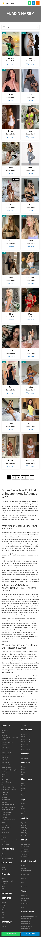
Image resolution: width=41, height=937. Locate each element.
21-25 (23, 806)
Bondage (4, 735)
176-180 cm (25, 857)
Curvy (3, 907)
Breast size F (25, 747)
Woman (3, 856)
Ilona (30, 168)
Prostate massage (7, 809)
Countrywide (25, 898)
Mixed (3, 888)
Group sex (4, 792)
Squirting (4, 825)
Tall (2, 915)
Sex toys (4, 822)
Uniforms (4, 837)
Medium (23, 788)
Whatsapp (12, 934)
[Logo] (13, 3)
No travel (24, 895)
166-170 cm (25, 852)
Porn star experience (8, 807)
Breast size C (25, 739)
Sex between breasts (8, 820)
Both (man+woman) (7, 858)
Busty (3, 905)
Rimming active (6, 812)
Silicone (23, 725)
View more (11, 64)
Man (2, 853)
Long (22, 791)
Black (23, 772)
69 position (4, 730)
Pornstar (24, 887)
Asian (3, 878)
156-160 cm (25, 847)
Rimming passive (6, 814)
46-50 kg (24, 825)
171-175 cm (25, 854)
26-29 (23, 809)
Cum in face (5, 747)
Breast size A (25, 734)
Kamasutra (4, 797)
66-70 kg (24, 835)
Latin (3, 886)
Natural (3, 926)
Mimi (30, 314)
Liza (30, 58)
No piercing (24, 758)
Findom (3, 774)
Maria (30, 424)
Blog (22, 907)
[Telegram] (33, 3)
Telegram (31, 934)
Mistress (4, 802)
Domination (5, 762)
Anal (2, 732)
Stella (30, 204)
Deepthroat (5, 757)
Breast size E (25, 744)
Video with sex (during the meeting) (9, 841)
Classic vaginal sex (7, 742)
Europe (23, 900)
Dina (11, 424)
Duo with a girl (5, 765)
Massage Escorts (26, 926)
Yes (22, 795)
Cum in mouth (5, 750)
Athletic (3, 902)
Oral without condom (8, 804)
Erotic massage (6, 767)
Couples (4, 745)
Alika (11, 351)
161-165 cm (25, 849)
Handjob (4, 794)
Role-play (4, 817)
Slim (2, 912)
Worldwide (24, 903)
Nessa (10, 460)
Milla (11, 95)
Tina (10, 241)
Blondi (30, 241)
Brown (23, 769)
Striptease (4, 830)
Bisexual (4, 869)
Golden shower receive (8, 789)
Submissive (5, 832)
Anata (10, 277)
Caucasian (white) (7, 881)
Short (23, 786)
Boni (11, 387)
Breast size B (25, 736)
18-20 (23, 804)
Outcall (23, 868)
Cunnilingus (5, 755)
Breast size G (25, 749)
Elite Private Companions (29, 916)
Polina (10, 131)
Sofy (30, 131)
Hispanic (4, 883)
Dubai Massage (26, 918)
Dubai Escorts (25, 921)
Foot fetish (4, 779)
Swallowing (4, 835)
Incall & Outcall (26, 870)
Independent (25, 874)
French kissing (6, 782)
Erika (30, 351)
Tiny (2, 917)
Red (22, 774)
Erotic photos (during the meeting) (9, 771)
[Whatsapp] (29, 3)
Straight (3, 867)
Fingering (4, 777)
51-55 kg (24, 828)
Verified (23, 879)
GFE (2, 784)
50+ (22, 814)
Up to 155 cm (25, 844)
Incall (23, 865)
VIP (22, 883)
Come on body (6, 752)
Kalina (30, 387)
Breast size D (25, 742)
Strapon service (6, 827)
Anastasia (30, 277)
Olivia (11, 204)
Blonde (23, 767)
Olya (11, 314)
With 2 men (5, 844)
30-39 (23, 811)
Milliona (11, 58)
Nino (11, 168)
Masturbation (5, 799)
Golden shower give (7, 787)
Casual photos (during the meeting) (9, 738)
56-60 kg (24, 830)
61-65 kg (24, 833)
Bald (22, 783)
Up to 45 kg (25, 823)
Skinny (3, 910)
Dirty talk (4, 760)
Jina (30, 95)
